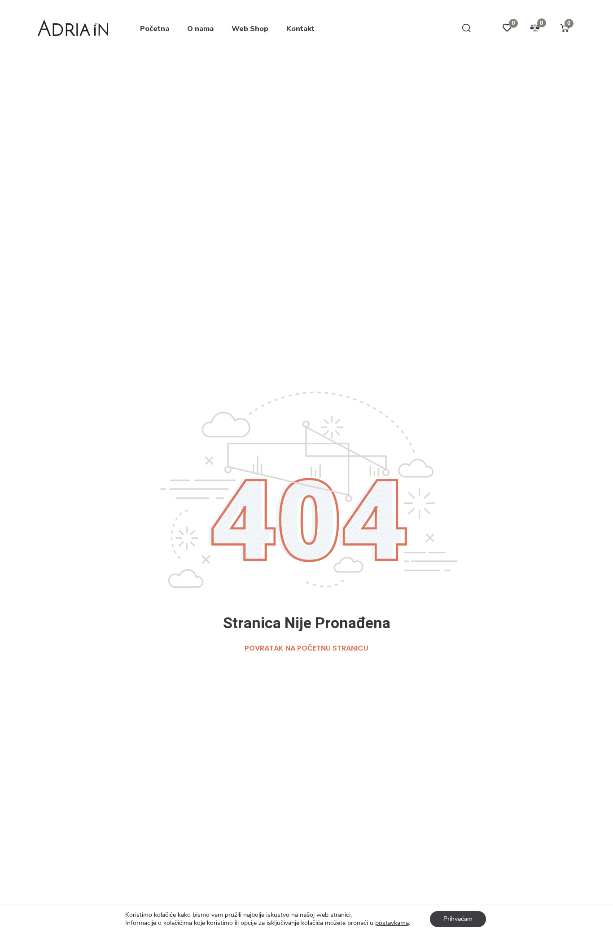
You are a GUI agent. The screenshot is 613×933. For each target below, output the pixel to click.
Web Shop (250, 29)
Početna (154, 29)
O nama (200, 29)
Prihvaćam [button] (458, 919)
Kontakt (300, 29)
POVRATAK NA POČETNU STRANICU (306, 648)
